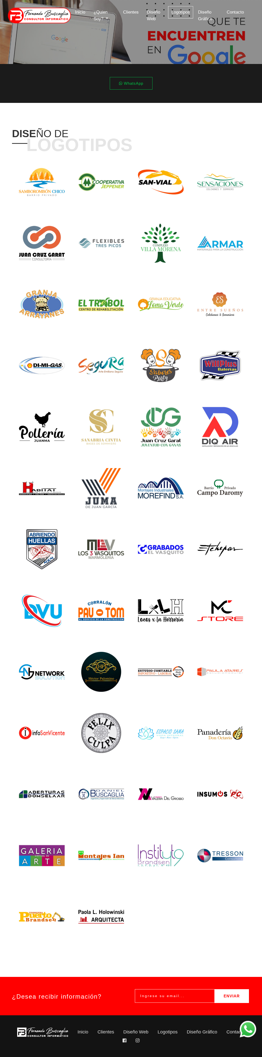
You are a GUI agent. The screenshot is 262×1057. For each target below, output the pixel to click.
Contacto (235, 12)
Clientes (131, 12)
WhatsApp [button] (133, 83)
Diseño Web (153, 15)
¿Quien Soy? (100, 15)
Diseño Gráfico (205, 15)
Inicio (80, 12)
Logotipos (182, 12)
